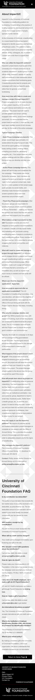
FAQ (3, 672)
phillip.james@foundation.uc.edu (13, 464)
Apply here (15, 284)
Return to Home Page (16, 657)
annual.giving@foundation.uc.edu (13, 556)
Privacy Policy (7, 676)
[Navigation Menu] (32, 4)
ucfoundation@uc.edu (9, 603)
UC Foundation (7, 678)
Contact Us (6, 680)
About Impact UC (8, 674)
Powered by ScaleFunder (24, 682)
